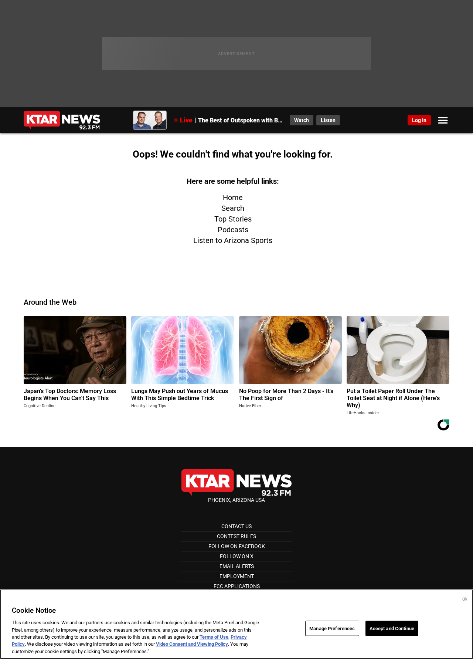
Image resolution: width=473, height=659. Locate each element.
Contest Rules (236, 536)
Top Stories (233, 218)
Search (232, 208)
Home (233, 197)
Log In (419, 120)
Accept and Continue (392, 628)
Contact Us (236, 526)
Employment (237, 576)
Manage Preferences (332, 628)
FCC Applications (237, 586)
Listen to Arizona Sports (232, 240)
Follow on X (236, 556)
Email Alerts (237, 566)
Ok (464, 599)
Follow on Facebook (236, 546)
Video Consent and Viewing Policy (192, 644)
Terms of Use (214, 637)
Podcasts (233, 229)
